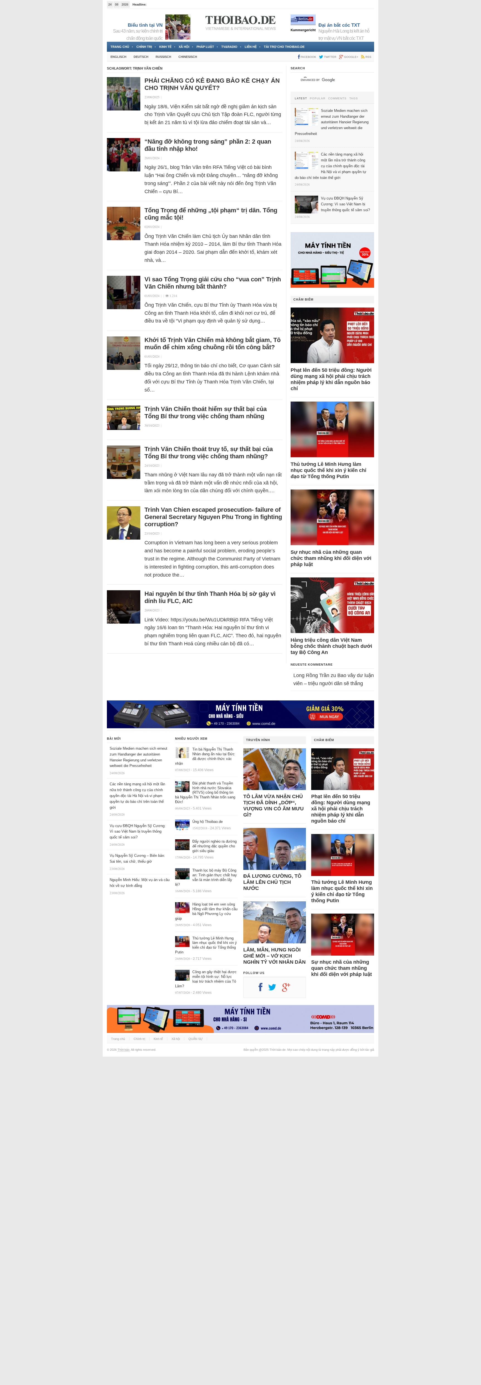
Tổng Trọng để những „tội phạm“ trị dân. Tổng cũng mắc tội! (210, 214)
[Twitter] (275, 989)
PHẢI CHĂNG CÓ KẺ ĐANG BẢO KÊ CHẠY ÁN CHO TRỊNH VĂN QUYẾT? (212, 84)
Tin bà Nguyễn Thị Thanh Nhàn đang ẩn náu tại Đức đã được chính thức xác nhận (205, 756)
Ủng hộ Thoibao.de (207, 822)
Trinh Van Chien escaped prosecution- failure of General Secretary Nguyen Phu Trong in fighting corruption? (213, 517)
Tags (353, 98)
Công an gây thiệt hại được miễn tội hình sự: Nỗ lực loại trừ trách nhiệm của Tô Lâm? (206, 979)
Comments (337, 98)
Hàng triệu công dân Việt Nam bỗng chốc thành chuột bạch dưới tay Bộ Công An (331, 646)
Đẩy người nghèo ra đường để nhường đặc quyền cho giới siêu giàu (214, 846)
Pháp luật (205, 46)
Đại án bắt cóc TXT (339, 25)
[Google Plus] (289, 989)
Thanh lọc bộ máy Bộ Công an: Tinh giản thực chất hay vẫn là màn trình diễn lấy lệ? (206, 877)
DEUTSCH (141, 56)
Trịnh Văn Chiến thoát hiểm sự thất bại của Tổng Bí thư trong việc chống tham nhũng (205, 412)
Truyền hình (258, 740)
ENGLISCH (118, 56)
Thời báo (123, 1049)
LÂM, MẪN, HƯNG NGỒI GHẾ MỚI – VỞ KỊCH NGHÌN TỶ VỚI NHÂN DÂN (274, 956)
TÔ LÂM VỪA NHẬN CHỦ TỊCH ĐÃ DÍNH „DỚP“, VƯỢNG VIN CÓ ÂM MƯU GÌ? (273, 806)
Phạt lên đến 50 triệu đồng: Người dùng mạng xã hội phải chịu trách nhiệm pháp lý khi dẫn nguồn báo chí (331, 379)
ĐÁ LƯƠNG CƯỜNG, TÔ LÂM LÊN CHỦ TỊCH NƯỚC (272, 882)
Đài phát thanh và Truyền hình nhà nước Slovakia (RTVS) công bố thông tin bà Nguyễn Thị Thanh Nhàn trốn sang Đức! (205, 792)
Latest (301, 98)
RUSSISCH (163, 56)
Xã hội (184, 46)
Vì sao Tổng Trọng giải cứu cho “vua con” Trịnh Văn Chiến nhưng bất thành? (212, 283)
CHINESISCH (187, 56)
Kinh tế (165, 46)
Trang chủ (120, 46)
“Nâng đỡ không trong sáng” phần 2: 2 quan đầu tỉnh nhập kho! (207, 145)
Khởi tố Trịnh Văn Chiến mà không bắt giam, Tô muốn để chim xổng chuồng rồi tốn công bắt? (212, 343)
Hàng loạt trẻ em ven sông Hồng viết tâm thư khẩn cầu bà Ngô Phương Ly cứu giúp (206, 911)
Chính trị (144, 46)
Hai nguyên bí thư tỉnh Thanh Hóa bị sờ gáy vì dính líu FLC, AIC (210, 597)
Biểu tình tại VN (145, 25)
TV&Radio (229, 46)
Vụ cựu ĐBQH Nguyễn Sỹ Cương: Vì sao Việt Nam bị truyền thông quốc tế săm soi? (138, 832)
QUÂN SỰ (195, 1038)
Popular (317, 98)
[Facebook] (263, 989)
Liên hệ (251, 46)
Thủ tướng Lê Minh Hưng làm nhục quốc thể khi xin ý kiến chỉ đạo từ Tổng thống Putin (328, 470)
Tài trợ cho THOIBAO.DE (284, 46)
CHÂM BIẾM (303, 299)
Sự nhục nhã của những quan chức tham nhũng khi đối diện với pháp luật (331, 558)
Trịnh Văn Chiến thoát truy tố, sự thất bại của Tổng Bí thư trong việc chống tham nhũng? (208, 453)
